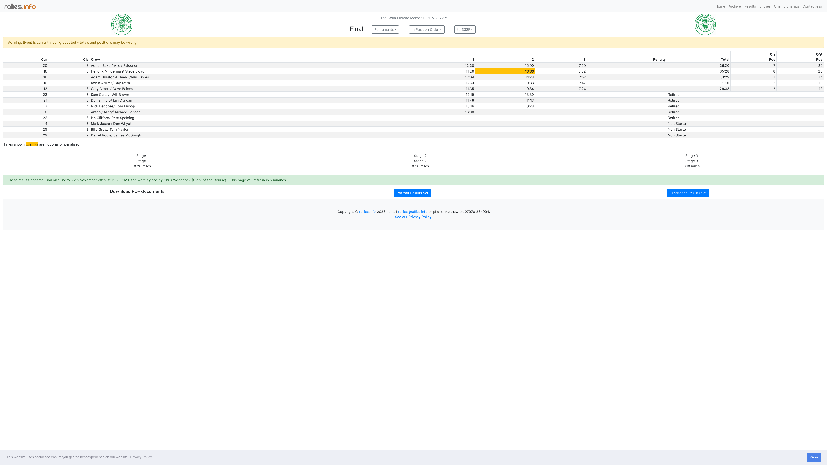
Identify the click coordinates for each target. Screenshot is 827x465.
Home (720, 6)
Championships (786, 6)
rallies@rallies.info (412, 211)
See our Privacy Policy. (413, 217)
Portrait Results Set (412, 193)
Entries (765, 6)
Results (750, 6)
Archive (735, 6)
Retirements (384, 29)
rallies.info (367, 211)
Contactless (812, 6)
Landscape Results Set (688, 193)
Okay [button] (814, 457)
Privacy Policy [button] (141, 457)
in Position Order (425, 29)
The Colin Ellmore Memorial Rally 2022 (412, 18)
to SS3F (463, 29)
